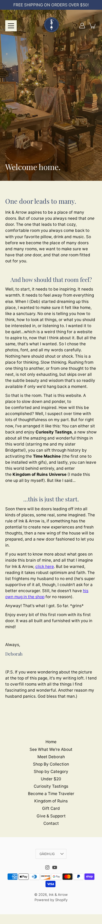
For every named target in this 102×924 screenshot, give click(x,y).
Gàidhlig (47, 854)
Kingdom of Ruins (51, 800)
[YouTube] (54, 867)
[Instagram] (47, 867)
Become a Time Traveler (51, 793)
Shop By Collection (51, 764)
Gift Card (51, 808)
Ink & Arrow (58, 894)
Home (51, 741)
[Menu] (11, 25)
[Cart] (92, 25)
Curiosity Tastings (51, 786)
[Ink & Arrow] (51, 25)
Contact (51, 823)
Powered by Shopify (51, 900)
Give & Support (51, 815)
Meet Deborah (51, 756)
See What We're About (51, 749)
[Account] (82, 25)
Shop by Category (51, 771)
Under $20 (51, 778)
